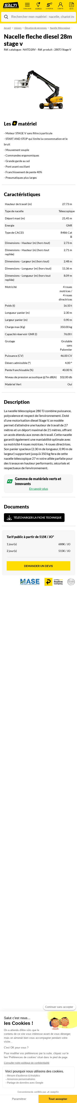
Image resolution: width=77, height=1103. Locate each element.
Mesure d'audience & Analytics (23, 1075)
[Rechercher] (6, 17)
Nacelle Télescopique (60, 28)
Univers (18, 28)
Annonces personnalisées (21, 1079)
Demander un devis (38, 566)
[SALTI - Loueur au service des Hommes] (11, 6)
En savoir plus (38, 488)
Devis (71, 9)
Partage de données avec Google (25, 1082)
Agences (38, 9)
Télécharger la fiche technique (38, 517)
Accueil (7, 28)
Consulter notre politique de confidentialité (26, 1063)
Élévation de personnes (36, 28)
